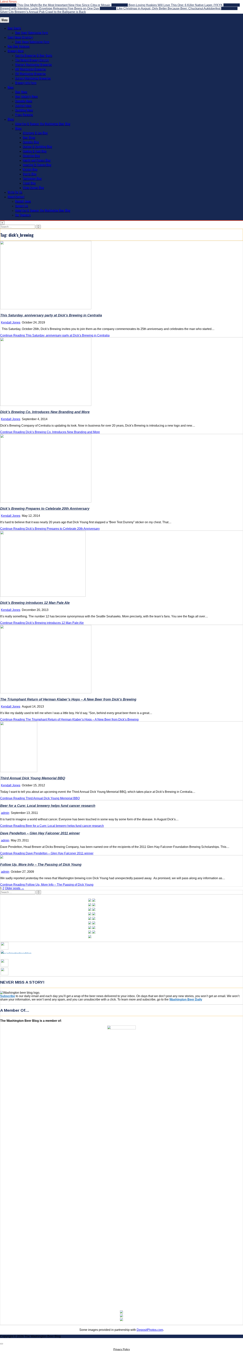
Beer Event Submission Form (31, 32)
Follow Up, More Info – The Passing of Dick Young (40, 864)
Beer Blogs (29, 137)
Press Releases (24, 114)
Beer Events (14, 28)
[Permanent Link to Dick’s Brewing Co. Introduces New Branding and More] (45, 404)
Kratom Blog (30, 169)
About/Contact (16, 196)
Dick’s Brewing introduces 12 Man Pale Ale (35, 603)
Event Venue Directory (20, 37)
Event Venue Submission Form (32, 41)
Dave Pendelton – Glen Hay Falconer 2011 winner (40, 833)
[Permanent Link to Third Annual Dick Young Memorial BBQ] (18, 771)
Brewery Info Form (25, 82)
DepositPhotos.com (150, 1329)
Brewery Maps (16, 51)
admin (5, 812)
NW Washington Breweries (30, 69)
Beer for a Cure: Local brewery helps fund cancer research (47, 806)
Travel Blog (29, 183)
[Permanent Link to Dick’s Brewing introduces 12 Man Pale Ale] (43, 595)
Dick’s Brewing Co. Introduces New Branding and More (45, 412)
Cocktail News (23, 105)
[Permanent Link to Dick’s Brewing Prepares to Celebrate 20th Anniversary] (45, 501)
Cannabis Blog (31, 142)
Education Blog (31, 155)
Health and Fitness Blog (36, 160)
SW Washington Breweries (30, 73)
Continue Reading (55, 335)
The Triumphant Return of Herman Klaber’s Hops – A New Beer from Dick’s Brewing (68, 699)
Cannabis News (23, 101)
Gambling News (24, 110)
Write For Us (15, 192)
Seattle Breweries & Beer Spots (33, 55)
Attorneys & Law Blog (35, 133)
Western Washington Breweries (33, 64)
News (11, 87)
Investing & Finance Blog (37, 165)
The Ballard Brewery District (32, 60)
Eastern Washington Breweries (33, 78)
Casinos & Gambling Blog (37, 146)
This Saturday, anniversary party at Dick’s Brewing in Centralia (51, 315)
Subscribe (7, 996)
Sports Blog (29, 174)
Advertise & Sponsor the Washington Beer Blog (42, 124)
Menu (5, 20)
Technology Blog (32, 178)
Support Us (21, 206)
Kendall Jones (23, 201)
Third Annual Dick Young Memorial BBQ (32, 778)
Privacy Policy (121, 1349)
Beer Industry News (26, 96)
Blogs (11, 119)
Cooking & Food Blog (35, 151)
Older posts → (14, 888)
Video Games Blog (33, 187)
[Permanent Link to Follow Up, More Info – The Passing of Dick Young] (1, 857)
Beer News (21, 92)
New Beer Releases (19, 46)
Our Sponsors (23, 215)
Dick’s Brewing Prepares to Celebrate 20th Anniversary (44, 509)
